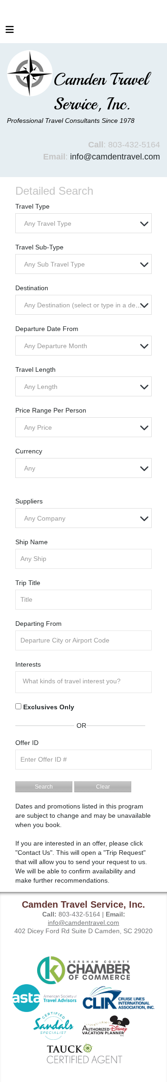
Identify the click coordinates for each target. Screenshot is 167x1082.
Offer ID (27, 742)
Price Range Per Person (50, 410)
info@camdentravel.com (115, 156)
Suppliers (29, 501)
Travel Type (32, 206)
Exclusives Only (48, 707)
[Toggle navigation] (9, 32)
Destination (31, 288)
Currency (28, 451)
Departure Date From (46, 328)
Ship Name (31, 542)
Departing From (38, 623)
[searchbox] (86, 681)
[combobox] (83, 223)
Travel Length (35, 369)
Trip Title (27, 582)
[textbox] (85, 224)
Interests (28, 664)
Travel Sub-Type (39, 247)
